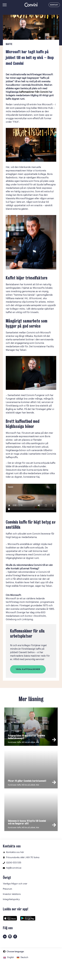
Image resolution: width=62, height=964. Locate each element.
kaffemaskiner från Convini (33, 92)
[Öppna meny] (4, 4)
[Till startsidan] (31, 5)
